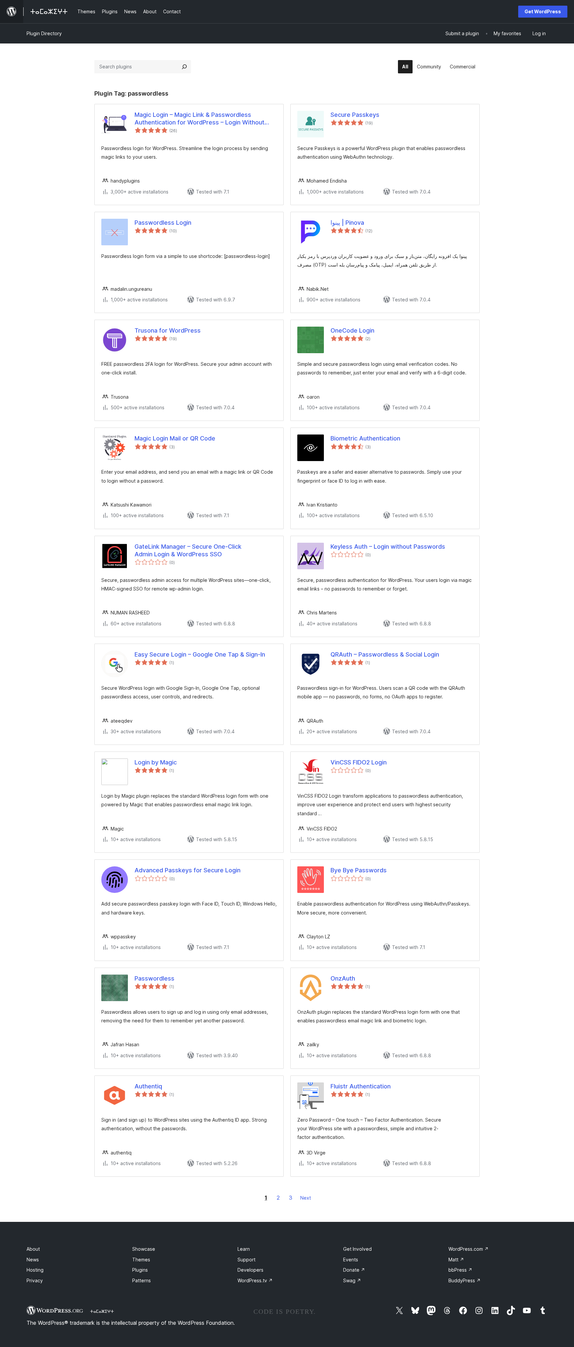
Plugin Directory (44, 33)
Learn (244, 1249)
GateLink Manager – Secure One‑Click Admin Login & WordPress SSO (188, 550)
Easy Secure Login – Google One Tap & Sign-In (200, 654)
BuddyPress (464, 1280)
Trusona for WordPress (168, 330)
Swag (352, 1280)
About (33, 1249)
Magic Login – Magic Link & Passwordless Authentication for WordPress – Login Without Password (199, 118)
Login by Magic (156, 762)
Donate (354, 1270)
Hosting (35, 1270)
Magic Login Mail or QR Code (175, 438)
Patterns (141, 1280)
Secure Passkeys (355, 114)
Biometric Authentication (365, 438)
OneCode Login (352, 330)
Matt (456, 1259)
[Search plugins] (184, 66)
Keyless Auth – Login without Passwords (388, 546)
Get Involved (357, 1249)
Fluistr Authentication (361, 1086)
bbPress (460, 1270)
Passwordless (154, 978)
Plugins (140, 1270)
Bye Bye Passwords (359, 870)
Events (350, 1259)
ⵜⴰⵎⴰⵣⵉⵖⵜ (102, 1311)
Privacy (35, 1280)
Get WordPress (543, 11)
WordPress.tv (255, 1280)
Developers (250, 1270)
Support (246, 1259)
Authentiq (148, 1086)
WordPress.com (468, 1249)
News (33, 1259)
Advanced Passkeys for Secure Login (187, 870)
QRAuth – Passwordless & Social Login (385, 654)
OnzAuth (343, 978)
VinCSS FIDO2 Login (359, 762)
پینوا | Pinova (347, 222)
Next (305, 1198)
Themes (141, 1259)
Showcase (143, 1249)
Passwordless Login (163, 222)
